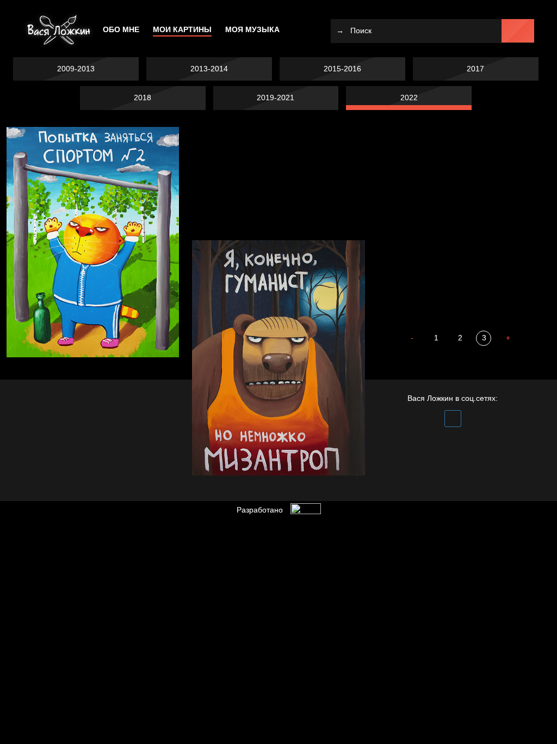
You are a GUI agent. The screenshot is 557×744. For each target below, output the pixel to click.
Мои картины (182, 29)
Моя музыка (252, 29)
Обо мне (121, 29)
